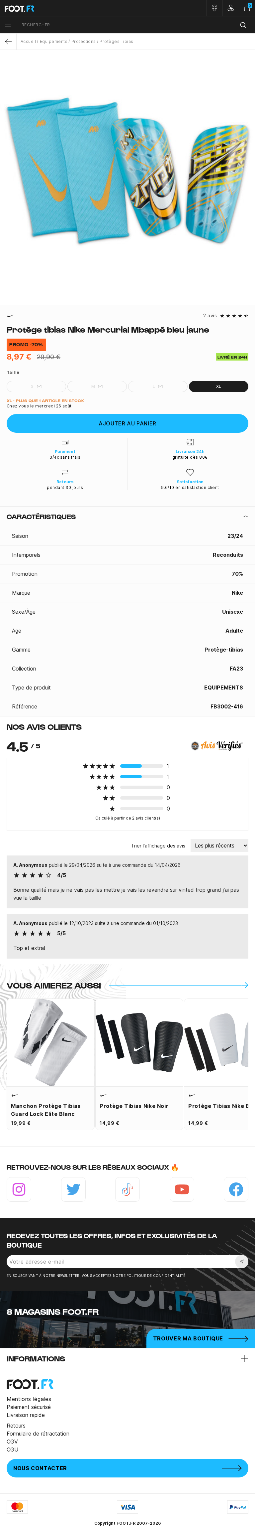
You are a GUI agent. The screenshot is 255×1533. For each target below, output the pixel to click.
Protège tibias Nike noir (134, 1106)
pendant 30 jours (65, 487)
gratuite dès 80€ (190, 457)
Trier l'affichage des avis (158, 845)
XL (218, 386)
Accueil (28, 41)
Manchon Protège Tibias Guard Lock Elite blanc (46, 1110)
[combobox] (135, 25)
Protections (83, 41)
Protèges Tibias (116, 41)
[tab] (127, 517)
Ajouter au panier (127, 423)
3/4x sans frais (64, 457)
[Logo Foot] (64, 8)
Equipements (53, 41)
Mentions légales (29, 1399)
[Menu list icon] (8, 25)
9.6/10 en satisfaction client (190, 487)
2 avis (210, 315)
